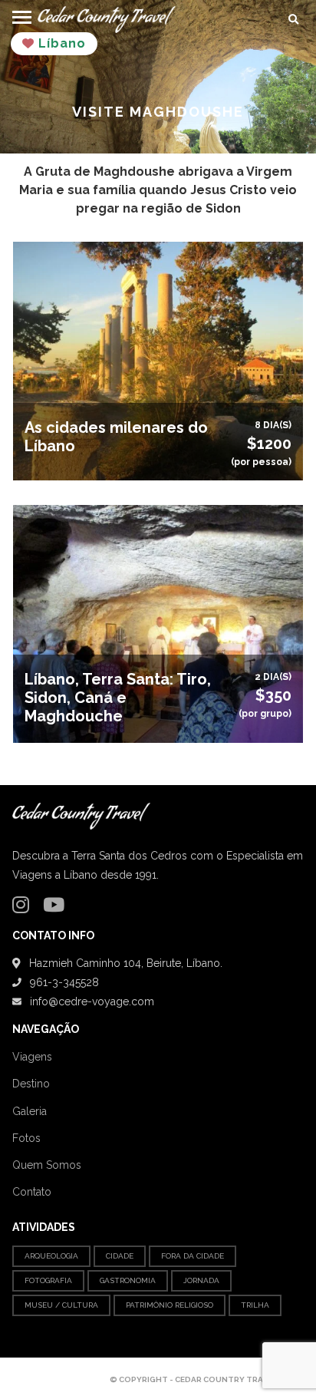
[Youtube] (57, 908)
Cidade (119, 1256)
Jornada (201, 1280)
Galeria (29, 1111)
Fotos (26, 1138)
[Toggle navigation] (21, 15)
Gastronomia (128, 1280)
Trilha (255, 1305)
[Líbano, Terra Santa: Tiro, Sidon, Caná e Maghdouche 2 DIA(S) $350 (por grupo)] (158, 623)
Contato (31, 1192)
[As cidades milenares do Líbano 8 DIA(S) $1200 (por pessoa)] (158, 360)
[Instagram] (24, 908)
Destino (31, 1083)
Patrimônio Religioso (169, 1305)
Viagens (32, 1057)
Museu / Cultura (61, 1305)
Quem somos (46, 1165)
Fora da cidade (192, 1256)
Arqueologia (51, 1256)
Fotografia (48, 1280)
